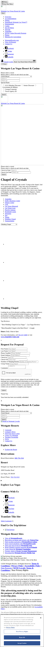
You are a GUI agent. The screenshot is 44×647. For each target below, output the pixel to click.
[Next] (4, 303)
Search (4, 174)
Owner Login (8, 62)
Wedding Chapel (10, 219)
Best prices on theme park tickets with (21, 540)
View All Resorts (10, 42)
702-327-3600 (22, 335)
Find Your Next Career (12, 433)
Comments (4, 368)
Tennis (7, 217)
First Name (4, 349)
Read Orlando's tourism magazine (21, 547)
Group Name (5, 364)
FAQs (7, 439)
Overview (8, 17)
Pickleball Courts (10, 212)
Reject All (22, 637)
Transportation (9, 221)
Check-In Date (5, 170)
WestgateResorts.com (12, 40)
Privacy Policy (17, 566)
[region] (22, 631)
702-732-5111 (15, 477)
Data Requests (6, 568)
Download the (20, 553)
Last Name (4, 351)
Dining (7, 20)
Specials (7, 29)
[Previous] (2, 303)
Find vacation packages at (21, 542)
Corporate (8, 430)
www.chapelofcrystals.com (10, 337)
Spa (6, 215)
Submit (4, 390)
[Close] (40, 618)
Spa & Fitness (9, 28)
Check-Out (4, 359)
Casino (7, 26)
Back (3, 13)
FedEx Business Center (12, 201)
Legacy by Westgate (11, 435)
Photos (7, 35)
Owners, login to (21, 551)
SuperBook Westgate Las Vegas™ (16, 22)
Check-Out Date (6, 172)
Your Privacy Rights (19, 570)
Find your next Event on (18, 545)
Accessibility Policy (33, 566)
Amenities (8, 31)
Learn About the (18, 549)
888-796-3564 (19, 458)
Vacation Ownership (11, 437)
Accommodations (10, 18)
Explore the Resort (11, 449)
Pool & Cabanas (10, 210)
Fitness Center (9, 202)
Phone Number (6, 353)
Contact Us (8, 44)
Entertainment (9, 24)
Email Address (5, 355)
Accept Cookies (22, 643)
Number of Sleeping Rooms (10, 361)
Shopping (8, 213)
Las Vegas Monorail (11, 206)
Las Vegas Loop (10, 208)
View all (13, 538)
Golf (6, 204)
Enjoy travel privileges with (20, 544)
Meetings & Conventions (13, 37)
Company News (10, 432)
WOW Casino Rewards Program (15, 33)
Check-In (4, 357)
